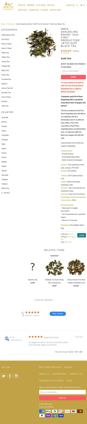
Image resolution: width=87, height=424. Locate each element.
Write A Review (58, 314)
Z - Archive (6, 193)
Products (11, 24)
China (4, 131)
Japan (4, 148)
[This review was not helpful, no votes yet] (80, 352)
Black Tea (5, 70)
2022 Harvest (72, 237)
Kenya (4, 153)
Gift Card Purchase (50, 367)
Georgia (4, 140)
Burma (4, 122)
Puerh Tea (5, 75)
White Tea (5, 53)
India (3, 144)
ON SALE (5, 39)
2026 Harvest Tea (8, 35)
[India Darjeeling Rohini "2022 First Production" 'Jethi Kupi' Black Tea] (41, 42)
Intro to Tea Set (7, 88)
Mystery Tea (6, 93)
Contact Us (76, 374)
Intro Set (56, 10)
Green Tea (5, 61)
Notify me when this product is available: (73, 65)
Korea (4, 157)
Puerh (44, 10)
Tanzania (5, 175)
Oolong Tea (6, 66)
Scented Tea (6, 79)
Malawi (4, 162)
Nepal (4, 166)
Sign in (70, 5)
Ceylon (4, 126)
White (21, 5)
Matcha (22, 10)
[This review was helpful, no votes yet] (76, 352)
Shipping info (59, 374)
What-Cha (5, 188)
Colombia (5, 135)
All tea (71, 234)
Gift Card (5, 106)
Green (30, 5)
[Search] (77, 5)
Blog (69, 381)
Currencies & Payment (51, 381)
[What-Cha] (8, 6)
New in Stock (6, 44)
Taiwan (4, 171)
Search (68, 367)
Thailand (5, 179)
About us (44, 374)
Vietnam (5, 184)
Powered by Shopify (46, 407)
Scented (34, 10)
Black (51, 5)
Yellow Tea (5, 57)
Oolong (41, 5)
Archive (4, 101)
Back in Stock (7, 48)
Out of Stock (6, 97)
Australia (5, 117)
